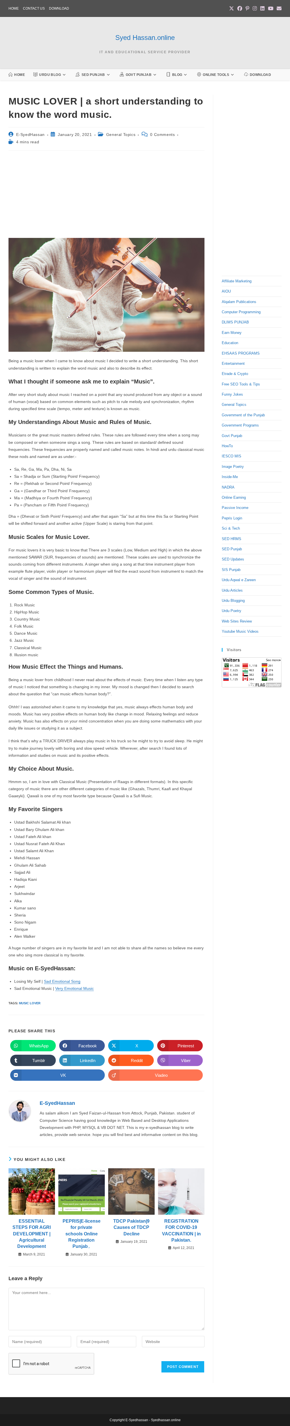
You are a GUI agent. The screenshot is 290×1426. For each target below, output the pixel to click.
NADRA (228, 487)
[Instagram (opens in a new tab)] (255, 9)
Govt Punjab (232, 436)
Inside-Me (230, 477)
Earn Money (232, 333)
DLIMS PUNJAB (235, 322)
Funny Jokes (232, 394)
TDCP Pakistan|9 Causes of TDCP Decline (131, 1227)
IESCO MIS (231, 456)
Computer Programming (241, 312)
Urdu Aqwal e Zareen (239, 580)
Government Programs (240, 425)
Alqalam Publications (239, 302)
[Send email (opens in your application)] (278, 9)
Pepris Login (232, 518)
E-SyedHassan (30, 134)
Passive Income (235, 508)
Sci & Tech (231, 528)
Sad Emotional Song (62, 981)
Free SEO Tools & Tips (241, 384)
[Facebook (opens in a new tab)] (240, 9)
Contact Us (34, 8)
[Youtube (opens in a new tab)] (270, 9)
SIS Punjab (231, 570)
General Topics (120, 134)
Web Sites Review (237, 621)
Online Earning (234, 497)
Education (230, 343)
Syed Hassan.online (145, 37)
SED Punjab (232, 549)
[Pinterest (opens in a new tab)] (247, 9)
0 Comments (162, 134)
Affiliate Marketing (236, 281)
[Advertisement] (106, 196)
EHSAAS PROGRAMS (241, 353)
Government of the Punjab (243, 415)
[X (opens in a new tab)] (231, 9)
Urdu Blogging (233, 600)
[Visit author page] (19, 1111)
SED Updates (233, 559)
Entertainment (233, 363)
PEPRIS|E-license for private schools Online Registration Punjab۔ (82, 1234)
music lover (29, 1003)
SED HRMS (231, 539)
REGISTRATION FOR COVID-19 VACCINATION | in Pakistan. (181, 1230)
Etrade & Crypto (235, 374)
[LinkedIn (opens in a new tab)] (262, 9)
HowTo (227, 446)
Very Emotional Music (74, 988)
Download (59, 8)
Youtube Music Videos (240, 631)
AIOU (226, 291)
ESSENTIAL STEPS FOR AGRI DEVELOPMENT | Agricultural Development (31, 1234)
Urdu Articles (232, 590)
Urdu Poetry (231, 611)
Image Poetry (233, 466)
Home (13, 8)
